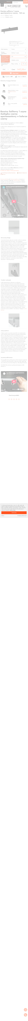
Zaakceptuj (14, 512)
